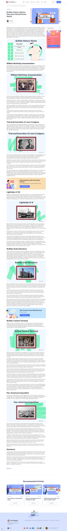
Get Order (25, 315)
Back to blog (9, 468)
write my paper (31, 36)
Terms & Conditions (28, 520)
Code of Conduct (52, 520)
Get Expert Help (25, 186)
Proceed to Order (53, 46)
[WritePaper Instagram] (10, 528)
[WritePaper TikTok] (8, 528)
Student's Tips (9, 9)
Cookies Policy (45, 520)
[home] (11, 2)
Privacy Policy (34, 520)
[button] (38, 2)
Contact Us (57, 520)
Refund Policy (40, 520)
